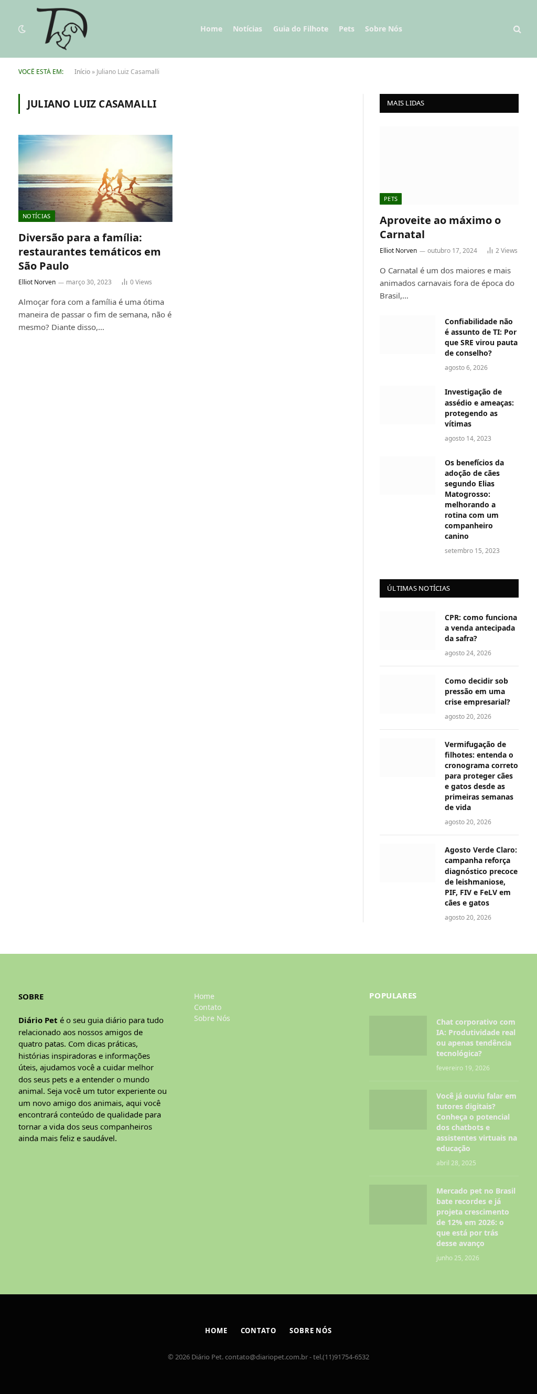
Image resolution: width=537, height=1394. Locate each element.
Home (211, 29)
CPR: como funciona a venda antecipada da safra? (481, 627)
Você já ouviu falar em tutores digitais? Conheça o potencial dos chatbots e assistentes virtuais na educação (476, 1122)
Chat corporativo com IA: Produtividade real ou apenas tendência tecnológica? (475, 1037)
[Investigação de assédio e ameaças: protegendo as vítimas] (407, 405)
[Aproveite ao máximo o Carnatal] (449, 165)
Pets (347, 29)
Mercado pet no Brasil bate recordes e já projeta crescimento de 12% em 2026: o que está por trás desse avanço (475, 1217)
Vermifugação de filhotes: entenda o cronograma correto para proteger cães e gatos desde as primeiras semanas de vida (481, 775)
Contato (207, 1007)
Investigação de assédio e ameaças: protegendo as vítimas (479, 407)
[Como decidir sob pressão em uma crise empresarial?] (407, 694)
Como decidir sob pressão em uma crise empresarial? (477, 691)
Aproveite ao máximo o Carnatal (440, 227)
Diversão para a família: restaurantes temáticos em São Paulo (89, 251)
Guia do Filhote (300, 29)
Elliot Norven (37, 282)
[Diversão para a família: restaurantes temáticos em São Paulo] (95, 178)
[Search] (516, 29)
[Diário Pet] (62, 29)
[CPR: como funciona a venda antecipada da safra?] (407, 630)
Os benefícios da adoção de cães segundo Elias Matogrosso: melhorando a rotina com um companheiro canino (474, 499)
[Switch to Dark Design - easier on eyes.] (22, 29)
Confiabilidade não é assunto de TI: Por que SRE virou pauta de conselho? (481, 337)
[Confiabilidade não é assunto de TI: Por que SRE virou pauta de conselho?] (407, 334)
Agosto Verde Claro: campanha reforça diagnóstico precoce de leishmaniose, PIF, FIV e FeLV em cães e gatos (481, 876)
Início (82, 71)
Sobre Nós (383, 29)
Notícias (247, 29)
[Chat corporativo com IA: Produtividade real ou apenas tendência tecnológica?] (398, 1036)
